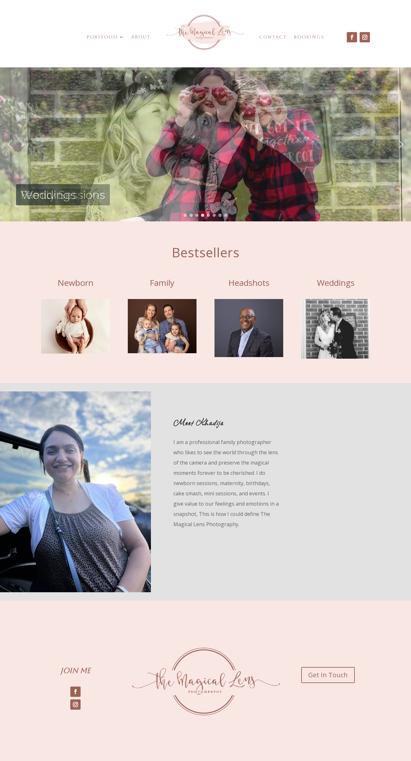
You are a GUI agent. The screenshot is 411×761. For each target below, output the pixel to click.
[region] (205, 144)
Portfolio (102, 37)
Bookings (309, 37)
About (141, 37)
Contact (273, 37)
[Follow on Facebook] (352, 37)
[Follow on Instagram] (365, 37)
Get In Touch (328, 675)
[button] (10, 144)
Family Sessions (63, 194)
